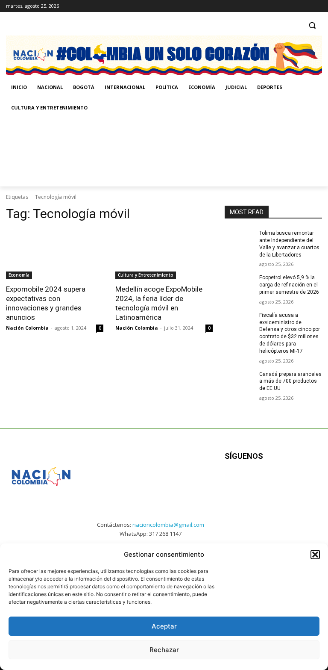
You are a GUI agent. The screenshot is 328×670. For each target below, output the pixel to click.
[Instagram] (294, 6)
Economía (19, 275)
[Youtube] (309, 482)
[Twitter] (317, 6)
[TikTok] (305, 6)
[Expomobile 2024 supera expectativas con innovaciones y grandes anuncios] (54, 254)
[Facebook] (282, 6)
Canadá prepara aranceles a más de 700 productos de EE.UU (290, 381)
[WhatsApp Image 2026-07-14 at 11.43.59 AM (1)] (172, 152)
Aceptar (164, 626)
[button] (315, 554)
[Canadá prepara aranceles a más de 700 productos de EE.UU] (239, 381)
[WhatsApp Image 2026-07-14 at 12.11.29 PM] (55, 152)
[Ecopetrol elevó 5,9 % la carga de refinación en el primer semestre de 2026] (239, 284)
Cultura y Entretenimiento (145, 275)
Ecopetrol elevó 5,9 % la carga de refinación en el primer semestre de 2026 (289, 284)
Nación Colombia (27, 328)
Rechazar (164, 650)
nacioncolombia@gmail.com (168, 524)
